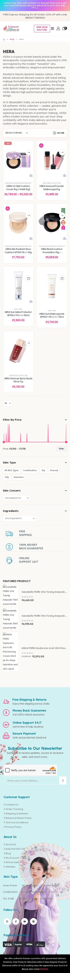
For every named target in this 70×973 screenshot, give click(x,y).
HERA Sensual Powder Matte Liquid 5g (52, 188)
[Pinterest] (33, 921)
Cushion (8, 183)
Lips (44, 183)
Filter (61, 449)
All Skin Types (11, 470)
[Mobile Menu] (52, 28)
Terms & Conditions (17, 822)
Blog (8, 853)
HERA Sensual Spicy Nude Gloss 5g (18, 380)
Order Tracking (14, 809)
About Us (11, 844)
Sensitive (19, 477)
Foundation (18, 183)
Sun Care (18, 309)
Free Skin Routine (42, 28)
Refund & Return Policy (19, 818)
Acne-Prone (10, 885)
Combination (30, 470)
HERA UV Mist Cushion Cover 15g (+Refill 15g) (18, 188)
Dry (43, 470)
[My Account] (58, 28)
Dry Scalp (8, 898)
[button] (59, 133)
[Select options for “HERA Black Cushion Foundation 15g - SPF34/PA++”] (62, 215)
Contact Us (12, 804)
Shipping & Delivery (17, 813)
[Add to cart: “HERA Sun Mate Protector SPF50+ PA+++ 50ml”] (28, 278)
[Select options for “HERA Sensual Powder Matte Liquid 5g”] (62, 152)
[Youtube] (24, 921)
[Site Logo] (11, 28)
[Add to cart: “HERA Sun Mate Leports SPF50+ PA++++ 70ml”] (62, 278)
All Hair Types (30, 885)
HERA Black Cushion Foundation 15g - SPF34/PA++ (51, 252)
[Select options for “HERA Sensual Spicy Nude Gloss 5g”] (28, 343)
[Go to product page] (10, 595)
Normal (54, 470)
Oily (7, 477)
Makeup (27, 183)
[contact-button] (62, 781)
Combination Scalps (34, 891)
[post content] (18, 159)
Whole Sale (12, 862)
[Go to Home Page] (4, 39)
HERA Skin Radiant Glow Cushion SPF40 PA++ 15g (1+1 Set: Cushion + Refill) (18, 252)
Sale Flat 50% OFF (15, 849)
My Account (12, 857)
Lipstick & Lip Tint (53, 183)
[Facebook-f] (15, 921)
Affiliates (10, 866)
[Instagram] (7, 921)
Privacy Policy (13, 827)
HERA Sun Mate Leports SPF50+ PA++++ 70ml (51, 315)
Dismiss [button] (44, 969)
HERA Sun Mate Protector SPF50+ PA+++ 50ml (18, 314)
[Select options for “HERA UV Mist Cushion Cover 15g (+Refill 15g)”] (28, 152)
